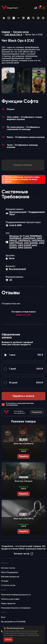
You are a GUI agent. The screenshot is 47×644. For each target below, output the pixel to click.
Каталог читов (21, 32)
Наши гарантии (8, 604)
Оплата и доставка (10, 599)
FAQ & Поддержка (9, 572)
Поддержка (37, 412)
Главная (6, 32)
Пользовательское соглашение (15, 608)
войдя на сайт (23, 315)
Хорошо (8, 639)
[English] (35, 8)
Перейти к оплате (23, 396)
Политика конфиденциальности (16, 595)
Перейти (23, 456)
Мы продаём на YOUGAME (13, 622)
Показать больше (23, 165)
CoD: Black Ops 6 (13, 35)
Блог (3, 617)
